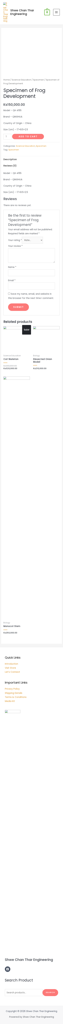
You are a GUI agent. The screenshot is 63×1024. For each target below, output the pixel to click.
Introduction (11, 663)
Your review (15, 246)
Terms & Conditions (15, 697)
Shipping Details (13, 693)
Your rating (15, 240)
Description (10, 159)
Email (12, 280)
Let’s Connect (12, 672)
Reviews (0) (9, 165)
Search (50, 992)
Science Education (21, 79)
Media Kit (10, 701)
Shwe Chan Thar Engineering (22, 12)
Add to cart (28, 136)
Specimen (38, 79)
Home (6, 79)
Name (12, 267)
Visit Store (10, 667)
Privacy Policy (12, 688)
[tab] (31, 159)
